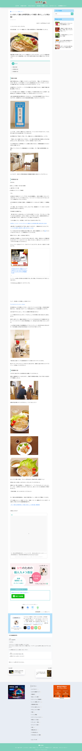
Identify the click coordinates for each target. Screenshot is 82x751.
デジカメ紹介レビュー (37, 707)
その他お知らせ (35, 732)
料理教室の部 (15, 69)
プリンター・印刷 (36, 722)
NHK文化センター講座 (37, 734)
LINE (35, 629)
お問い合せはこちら (39, 623)
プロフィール (53, 5)
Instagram (32, 629)
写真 (33, 712)
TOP (18, 5)
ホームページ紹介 (36, 724)
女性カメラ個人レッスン (43, 5)
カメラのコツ (32, 5)
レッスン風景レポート (45, 611)
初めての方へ (24, 5)
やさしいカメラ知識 (36, 709)
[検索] (72, 14)
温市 (45, 230)
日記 (33, 727)
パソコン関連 (35, 714)
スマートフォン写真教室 (37, 699)
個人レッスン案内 (36, 696)
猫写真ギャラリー (62, 5)
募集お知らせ (35, 729)
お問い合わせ (55, 747)
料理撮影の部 (15, 71)
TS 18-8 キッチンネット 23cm (17, 304)
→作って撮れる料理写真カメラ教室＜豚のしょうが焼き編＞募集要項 (25, 504)
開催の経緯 (15, 67)
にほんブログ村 (34, 739)
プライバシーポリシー (63, 747)
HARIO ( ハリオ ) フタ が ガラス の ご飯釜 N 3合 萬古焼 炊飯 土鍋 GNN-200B (28, 223)
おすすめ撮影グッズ (36, 691)
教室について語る (36, 719)
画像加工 (34, 694)
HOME (42, 745)
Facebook (28, 629)
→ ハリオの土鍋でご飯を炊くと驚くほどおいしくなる (21, 227)
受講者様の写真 (35, 704)
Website (39, 629)
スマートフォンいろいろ (37, 717)
